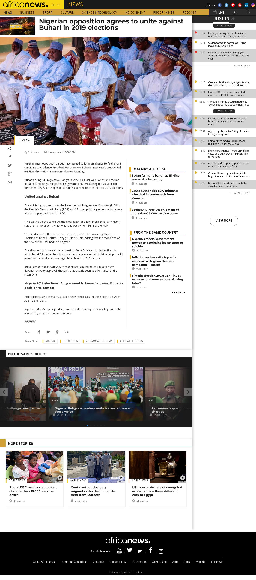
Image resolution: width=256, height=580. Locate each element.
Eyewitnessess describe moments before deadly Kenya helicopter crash (227, 121)
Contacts (98, 562)
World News (16, 480)
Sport (47, 12)
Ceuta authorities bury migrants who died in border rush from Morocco (229, 84)
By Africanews (32, 152)
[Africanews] (24, 4)
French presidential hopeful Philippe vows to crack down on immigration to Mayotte (228, 153)
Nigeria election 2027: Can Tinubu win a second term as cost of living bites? (157, 279)
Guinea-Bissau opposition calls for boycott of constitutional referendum (229, 175)
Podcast (189, 12)
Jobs (175, 562)
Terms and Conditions (73, 562)
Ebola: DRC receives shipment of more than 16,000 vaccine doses (226, 93)
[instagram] (161, 551)
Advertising (159, 562)
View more (224, 220)
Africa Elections (131, 341)
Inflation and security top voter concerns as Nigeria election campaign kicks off (154, 261)
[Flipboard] (140, 551)
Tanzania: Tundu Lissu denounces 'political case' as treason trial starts (228, 103)
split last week (88, 180)
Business (27, 12)
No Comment (135, 12)
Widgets (200, 562)
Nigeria (25, 140)
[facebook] (151, 551)
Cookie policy (118, 562)
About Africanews (44, 562)
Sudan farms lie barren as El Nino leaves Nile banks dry (227, 44)
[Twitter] (130, 551)
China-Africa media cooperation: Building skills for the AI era (226, 142)
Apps (187, 562)
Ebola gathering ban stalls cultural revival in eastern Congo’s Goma (227, 35)
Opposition (70, 341)
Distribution (139, 562)
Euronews (217, 562)
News (8, 12)
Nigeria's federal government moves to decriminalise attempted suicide (157, 242)
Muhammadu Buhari (98, 341)
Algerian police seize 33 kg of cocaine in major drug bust (229, 133)
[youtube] (119, 551)
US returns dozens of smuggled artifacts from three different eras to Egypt (228, 55)
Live (221, 12)
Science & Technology (99, 12)
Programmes (163, 12)
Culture (67, 12)
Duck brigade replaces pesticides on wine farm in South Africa (228, 165)
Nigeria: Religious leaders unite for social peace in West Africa (227, 184)
